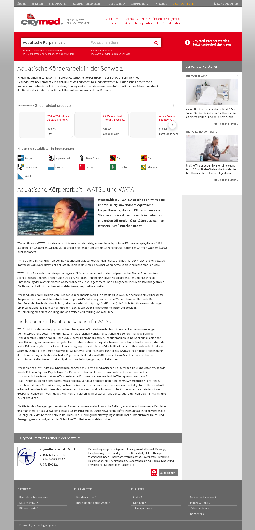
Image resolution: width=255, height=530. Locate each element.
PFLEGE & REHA (115, 4)
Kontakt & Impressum (34, 497)
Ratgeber (196, 514)
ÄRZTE (21, 4)
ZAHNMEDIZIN (139, 4)
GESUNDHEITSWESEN (86, 4)
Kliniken (139, 502)
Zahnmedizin (199, 508)
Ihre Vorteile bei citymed (92, 502)
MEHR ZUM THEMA (225, 124)
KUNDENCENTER (227, 4)
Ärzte (137, 497)
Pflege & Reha (199, 502)
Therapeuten (142, 508)
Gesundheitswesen (202, 497)
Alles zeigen (168, 472)
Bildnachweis (28, 508)
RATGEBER (160, 4)
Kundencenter (85, 497)
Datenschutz (28, 502)
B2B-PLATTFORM (183, 4)
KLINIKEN (37, 4)
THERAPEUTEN (58, 4)
